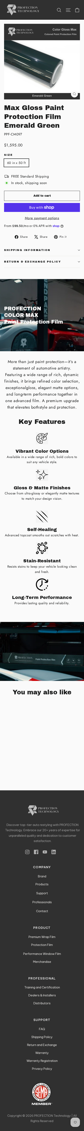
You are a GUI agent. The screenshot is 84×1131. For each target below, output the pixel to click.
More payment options (42, 218)
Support (42, 893)
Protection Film (42, 945)
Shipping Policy (42, 1037)
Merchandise (42, 962)
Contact (42, 911)
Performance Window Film (42, 954)
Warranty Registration (42, 1061)
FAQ (42, 1029)
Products (42, 884)
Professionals (42, 902)
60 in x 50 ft (16, 162)
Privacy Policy (42, 1069)
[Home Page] (42, 810)
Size (8, 155)
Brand (42, 876)
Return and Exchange (42, 1045)
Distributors (42, 1003)
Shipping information (27, 250)
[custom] (27, 852)
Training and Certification (42, 987)
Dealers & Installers (42, 995)
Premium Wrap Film (42, 937)
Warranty (42, 1053)
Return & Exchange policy (32, 261)
